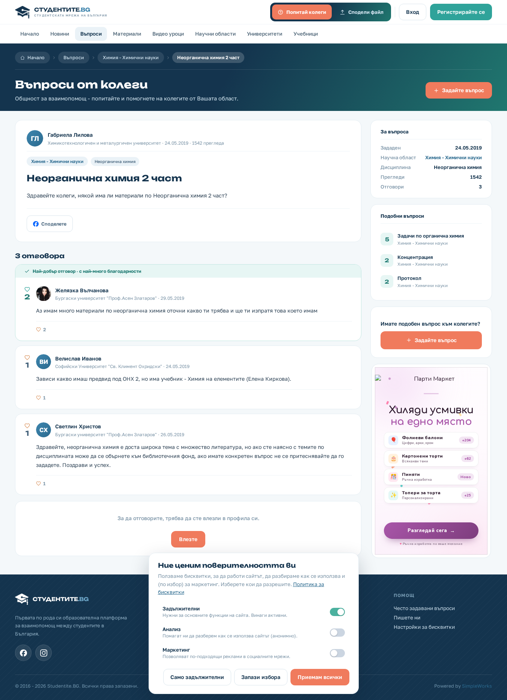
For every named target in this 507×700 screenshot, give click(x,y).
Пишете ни (407, 618)
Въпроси (91, 34)
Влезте (188, 539)
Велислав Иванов (78, 358)
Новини (59, 34)
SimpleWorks (477, 686)
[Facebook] (23, 653)
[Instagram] (43, 653)
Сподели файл (366, 12)
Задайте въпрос (463, 90)
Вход (412, 12)
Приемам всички (320, 677)
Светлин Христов (78, 426)
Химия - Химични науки (131, 57)
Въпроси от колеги (81, 84)
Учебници (305, 34)
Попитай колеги (306, 12)
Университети (264, 34)
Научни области (215, 34)
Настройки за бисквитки (424, 627)
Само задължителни (197, 677)
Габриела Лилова (70, 135)
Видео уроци (168, 34)
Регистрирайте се (461, 12)
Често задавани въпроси (424, 608)
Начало (29, 34)
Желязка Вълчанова (81, 290)
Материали (127, 34)
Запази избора (260, 677)
